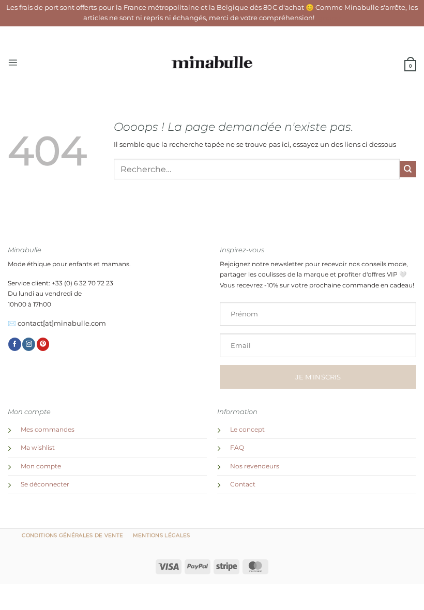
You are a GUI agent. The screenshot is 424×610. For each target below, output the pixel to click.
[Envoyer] (408, 169)
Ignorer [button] (328, 18)
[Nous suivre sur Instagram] (28, 344)
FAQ (237, 447)
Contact (242, 484)
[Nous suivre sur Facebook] (14, 344)
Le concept (247, 429)
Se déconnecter (45, 484)
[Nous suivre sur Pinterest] (43, 344)
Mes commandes (47, 429)
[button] (13, 62)
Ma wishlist (38, 447)
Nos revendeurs (254, 466)
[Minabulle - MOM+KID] (212, 63)
